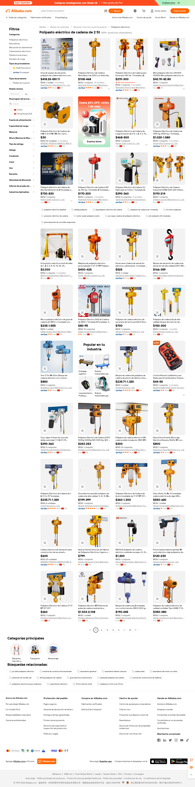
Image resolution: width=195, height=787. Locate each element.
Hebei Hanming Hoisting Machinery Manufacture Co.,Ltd (169, 85)
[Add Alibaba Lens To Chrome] (46, 761)
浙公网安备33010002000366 (144, 783)
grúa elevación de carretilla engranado (59, 222)
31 (130, 630)
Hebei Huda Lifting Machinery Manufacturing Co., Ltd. (57, 332)
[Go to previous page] (90, 630)
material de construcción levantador (57, 671)
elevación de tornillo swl (21, 678)
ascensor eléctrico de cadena (56, 216)
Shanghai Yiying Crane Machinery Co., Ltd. (94, 85)
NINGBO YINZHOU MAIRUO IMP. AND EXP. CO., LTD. (57, 143)
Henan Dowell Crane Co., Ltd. (166, 562)
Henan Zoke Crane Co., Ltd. (127, 143)
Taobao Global (109, 774)
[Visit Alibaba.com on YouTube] (181, 740)
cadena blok (139, 671)
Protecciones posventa (54, 720)
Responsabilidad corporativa (18, 715)
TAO (120, 774)
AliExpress (56, 774)
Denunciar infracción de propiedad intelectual (134, 727)
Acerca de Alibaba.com (16, 698)
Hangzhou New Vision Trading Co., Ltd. (131, 275)
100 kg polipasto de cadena (51, 678)
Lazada (98, 774)
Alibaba (42, 27)
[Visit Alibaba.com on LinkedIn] (164, 740)
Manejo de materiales (59, 27)
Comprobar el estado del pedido (171, 715)
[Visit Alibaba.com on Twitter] (170, 740)
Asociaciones (163, 728)
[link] (191, 760)
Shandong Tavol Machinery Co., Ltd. (56, 388)
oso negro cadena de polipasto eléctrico (124, 216)
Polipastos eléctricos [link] (120, 27)
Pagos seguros (50, 704)
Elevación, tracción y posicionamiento (90, 27)
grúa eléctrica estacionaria (81, 678)
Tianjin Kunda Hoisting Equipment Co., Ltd (131, 199)
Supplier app (105, 761)
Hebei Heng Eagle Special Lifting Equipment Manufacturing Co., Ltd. (131, 618)
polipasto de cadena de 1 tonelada (144, 210)
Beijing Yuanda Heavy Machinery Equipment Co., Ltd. (57, 275)
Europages (139, 774)
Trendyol (128, 774)
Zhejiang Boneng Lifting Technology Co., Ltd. (94, 618)
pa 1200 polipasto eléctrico (23, 671)
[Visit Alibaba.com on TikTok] (187, 740)
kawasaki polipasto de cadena (112, 678)
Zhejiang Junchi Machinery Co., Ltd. (168, 199)
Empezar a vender (165, 709)
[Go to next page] (135, 630)
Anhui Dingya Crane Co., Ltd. (165, 332)
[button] (105, 11)
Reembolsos (124, 720)
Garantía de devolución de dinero (58, 709)
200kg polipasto (80, 210)
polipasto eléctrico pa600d (55, 210)
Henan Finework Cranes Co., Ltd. (129, 332)
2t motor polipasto (173, 210)
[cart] (144, 11)
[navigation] (21, 329)
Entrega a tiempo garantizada (56, 715)
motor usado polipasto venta (87, 216)
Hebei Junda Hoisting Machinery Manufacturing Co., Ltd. (94, 332)
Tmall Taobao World (83, 774)
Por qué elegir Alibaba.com (17, 704)
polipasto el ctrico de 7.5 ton (111, 684)
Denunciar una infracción (130, 734)
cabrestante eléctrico (58, 684)
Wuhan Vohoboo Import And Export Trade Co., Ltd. (94, 506)
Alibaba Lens (19, 761)
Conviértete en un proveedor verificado (170, 721)
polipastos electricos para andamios (26, 684)
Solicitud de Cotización (91, 709)
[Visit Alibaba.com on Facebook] (159, 740)
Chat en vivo (124, 709)
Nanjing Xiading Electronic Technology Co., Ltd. (169, 388)
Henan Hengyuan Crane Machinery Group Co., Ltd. (94, 562)
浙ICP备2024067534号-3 (170, 783)
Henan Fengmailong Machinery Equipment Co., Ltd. (169, 506)
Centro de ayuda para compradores (135, 704)
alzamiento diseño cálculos (115, 671)
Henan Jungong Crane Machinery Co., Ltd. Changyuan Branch (169, 618)
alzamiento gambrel (88, 671)
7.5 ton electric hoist (84, 684)
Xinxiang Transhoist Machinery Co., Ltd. (131, 506)
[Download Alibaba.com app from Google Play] (179, 761)
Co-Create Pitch (13, 709)
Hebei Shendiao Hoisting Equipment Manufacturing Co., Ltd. (169, 275)
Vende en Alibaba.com (167, 704)
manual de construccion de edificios (147, 678)
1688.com (68, 774)
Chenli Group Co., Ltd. (125, 388)
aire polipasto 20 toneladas (159, 216)
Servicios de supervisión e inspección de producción (55, 727)
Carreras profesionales (16, 720)
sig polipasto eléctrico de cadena (109, 210)
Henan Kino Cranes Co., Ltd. (165, 143)
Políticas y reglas (51, 734)
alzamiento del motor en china (165, 671)
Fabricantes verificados (91, 704)
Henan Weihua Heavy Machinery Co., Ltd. (131, 562)
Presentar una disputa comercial (133, 715)
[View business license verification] (123, 782)
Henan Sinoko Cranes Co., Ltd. (91, 275)
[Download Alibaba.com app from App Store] (158, 761)
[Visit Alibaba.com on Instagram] (176, 740)
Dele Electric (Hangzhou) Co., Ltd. (55, 85)
